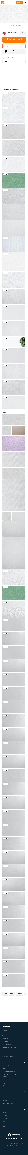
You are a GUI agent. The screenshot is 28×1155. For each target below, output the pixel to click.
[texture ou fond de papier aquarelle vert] (13, 179)
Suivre (22, 34)
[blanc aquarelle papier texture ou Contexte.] (13, 227)
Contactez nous (6, 1130)
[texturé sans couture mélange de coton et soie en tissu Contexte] (8, 419)
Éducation (5, 1074)
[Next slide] (21, 1026)
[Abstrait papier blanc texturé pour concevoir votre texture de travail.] (13, 261)
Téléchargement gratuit (14, 39)
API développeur (6, 1077)
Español (4, 1148)
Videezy (4, 1068)
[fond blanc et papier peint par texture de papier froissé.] (13, 195)
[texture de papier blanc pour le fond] (13, 354)
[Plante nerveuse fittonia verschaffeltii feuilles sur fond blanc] (13, 341)
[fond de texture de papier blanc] (13, 163)
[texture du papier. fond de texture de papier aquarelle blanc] (13, 131)
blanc (5, 1026)
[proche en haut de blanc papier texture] (13, 642)
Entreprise (5, 1071)
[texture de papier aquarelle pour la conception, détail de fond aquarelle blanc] (13, 402)
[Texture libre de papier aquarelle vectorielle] (13, 147)
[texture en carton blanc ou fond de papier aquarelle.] (13, 211)
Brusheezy (5, 1062)
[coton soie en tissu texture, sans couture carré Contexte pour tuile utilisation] (8, 484)
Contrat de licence (7, 1098)
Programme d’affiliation (8, 1104)
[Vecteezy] (2, 2)
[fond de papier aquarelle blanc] (13, 610)
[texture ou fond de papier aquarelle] (13, 243)
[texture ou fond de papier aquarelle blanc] (13, 98)
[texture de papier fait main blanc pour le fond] (13, 295)
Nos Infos (4, 1133)
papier (11, 1026)
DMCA (4, 1101)
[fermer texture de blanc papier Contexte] (13, 594)
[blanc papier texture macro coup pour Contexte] (13, 561)
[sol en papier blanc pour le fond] (13, 311)
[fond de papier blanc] (13, 371)
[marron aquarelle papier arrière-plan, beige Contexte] (9, 441)
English (4, 1145)
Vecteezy (4, 1065)
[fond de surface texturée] (13, 327)
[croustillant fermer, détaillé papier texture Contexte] (9, 548)
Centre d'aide (5, 1127)
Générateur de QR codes (8, 1089)
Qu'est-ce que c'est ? (16, 57)
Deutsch (4, 1154)
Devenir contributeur (7, 1136)
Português (5, 1151)
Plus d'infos (6, 60)
